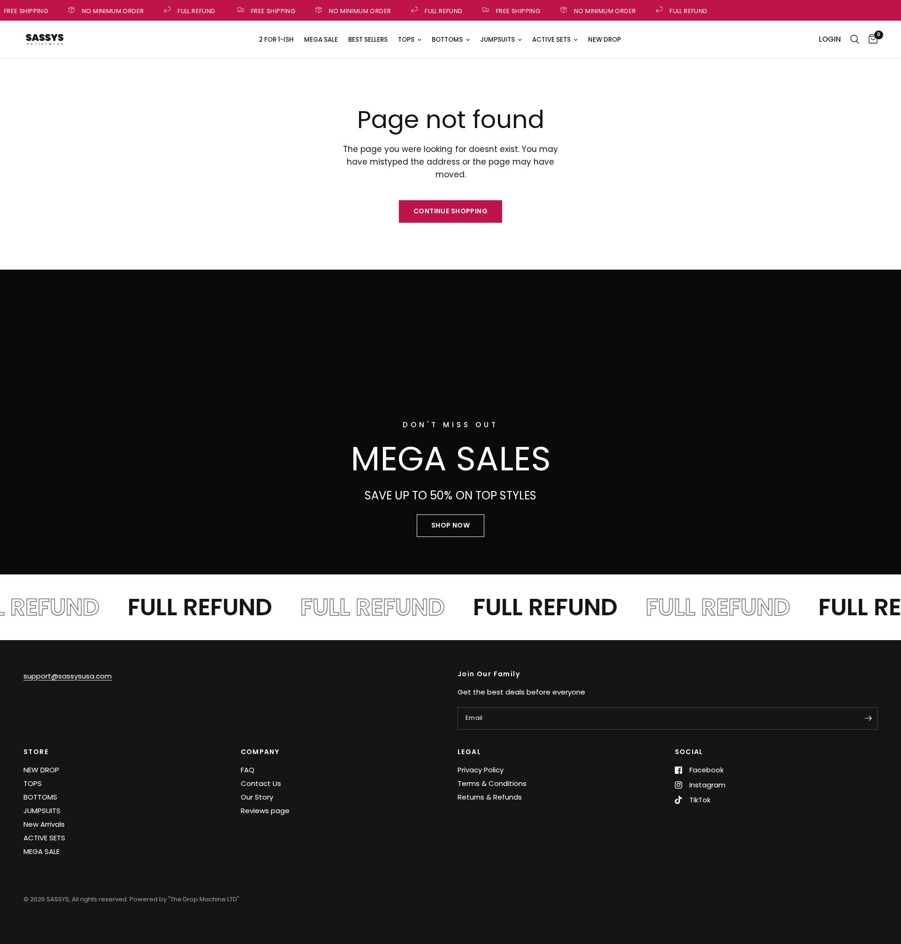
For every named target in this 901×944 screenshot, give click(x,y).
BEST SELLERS (368, 39)
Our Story (257, 797)
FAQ (247, 770)
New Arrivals (44, 824)
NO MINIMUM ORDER (109, 10)
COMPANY (260, 751)
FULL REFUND (193, 10)
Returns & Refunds (490, 797)
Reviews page (265, 811)
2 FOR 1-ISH (276, 39)
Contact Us (261, 783)
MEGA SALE (321, 39)
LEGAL (469, 751)
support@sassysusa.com (67, 676)
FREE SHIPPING (270, 10)
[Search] (855, 39)
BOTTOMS (447, 39)
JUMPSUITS (497, 39)
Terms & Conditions (492, 783)
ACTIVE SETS (551, 39)
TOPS (406, 39)
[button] (450, 525)
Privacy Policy (481, 770)
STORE (35, 751)
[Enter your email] (868, 718)
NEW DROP (604, 39)
